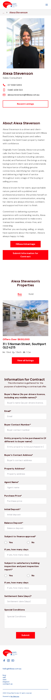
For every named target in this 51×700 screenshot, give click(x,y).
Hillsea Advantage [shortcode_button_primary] (25, 244)
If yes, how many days (16, 549)
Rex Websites (14, 696)
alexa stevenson (19, 12)
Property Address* (14, 468)
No (33, 542)
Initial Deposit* (12, 509)
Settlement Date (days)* (18, 596)
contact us (8, 684)
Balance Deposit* (13, 522)
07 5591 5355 (15, 85)
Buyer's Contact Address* (18, 455)
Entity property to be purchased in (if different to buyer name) (25, 440)
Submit (25, 635)
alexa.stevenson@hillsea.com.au (24, 94)
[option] (25, 327)
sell (4, 677)
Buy (20, 294)
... (3, 12)
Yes (11, 542)
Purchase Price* (13, 495)
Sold (31, 294)
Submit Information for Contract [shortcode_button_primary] (25, 255)
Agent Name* (11, 482)
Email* (7, 411)
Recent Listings (25, 103)
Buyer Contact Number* (17, 424)
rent (4, 679)
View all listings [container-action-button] (25, 360)
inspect (6, 681)
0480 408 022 (15, 89)
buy (4, 675)
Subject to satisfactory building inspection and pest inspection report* (22, 566)
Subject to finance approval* (20, 536)
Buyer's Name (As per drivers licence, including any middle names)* (24, 396)
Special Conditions (14, 609)
